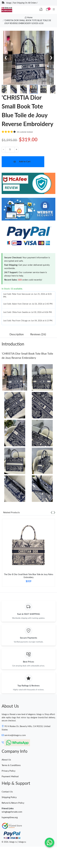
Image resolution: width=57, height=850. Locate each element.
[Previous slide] (51, 512)
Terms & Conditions (11, 765)
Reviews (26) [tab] (38, 334)
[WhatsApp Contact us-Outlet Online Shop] (49, 842)
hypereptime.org (10, 817)
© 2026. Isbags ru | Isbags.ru (14, 842)
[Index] (41, 9)
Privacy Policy (8, 771)
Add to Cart (24, 161)
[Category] (53, 9)
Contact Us (7, 792)
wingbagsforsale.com (12, 812)
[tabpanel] (28, 554)
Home (29, 18)
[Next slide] (54, 512)
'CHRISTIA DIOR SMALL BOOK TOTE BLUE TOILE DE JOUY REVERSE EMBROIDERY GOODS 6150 (27, 22)
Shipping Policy (9, 797)
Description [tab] (17, 334)
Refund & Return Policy (13, 803)
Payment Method (10, 776)
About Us (6, 760)
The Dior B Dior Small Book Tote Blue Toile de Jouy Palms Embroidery (28, 576)
